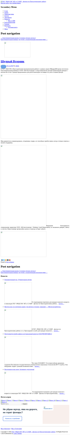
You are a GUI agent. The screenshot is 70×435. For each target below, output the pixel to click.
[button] (3, 67)
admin (17, 66)
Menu (6, 29)
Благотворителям (9, 22)
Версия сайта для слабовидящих (11, 3)
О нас (6, 11)
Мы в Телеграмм (16, 428)
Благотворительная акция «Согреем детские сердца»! (18, 38)
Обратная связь (9, 14)
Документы (8, 17)
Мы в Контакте (5, 428)
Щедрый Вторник (12, 61)
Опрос (6, 12)
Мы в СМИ (11, 21)
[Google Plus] (10, 260)
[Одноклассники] (6, 260)
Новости (7, 19)
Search (3, 404)
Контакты (7, 25)
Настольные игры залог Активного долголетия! (19, 369)
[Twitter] (4, 260)
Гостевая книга (12, 27)
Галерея (6, 24)
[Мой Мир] (8, 260)
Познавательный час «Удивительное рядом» (18, 279)
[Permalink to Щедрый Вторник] (17, 57)
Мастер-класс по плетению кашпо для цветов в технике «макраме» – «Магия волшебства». (32, 307)
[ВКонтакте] (2, 260)
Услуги (6, 16)
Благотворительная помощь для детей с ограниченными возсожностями (24, 39)
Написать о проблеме (12, 418)
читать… (61, 303)
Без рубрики (10, 262)
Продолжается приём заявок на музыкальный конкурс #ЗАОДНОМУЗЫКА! (28, 334)
